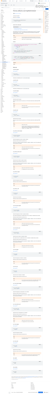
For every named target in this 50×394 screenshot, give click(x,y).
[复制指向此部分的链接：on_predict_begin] (20, 171)
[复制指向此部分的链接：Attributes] (16, 62)
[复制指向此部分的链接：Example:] (16, 41)
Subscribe (40, 392)
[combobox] (34, 1)
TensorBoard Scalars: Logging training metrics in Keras (21, 29)
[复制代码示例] (40, 19)
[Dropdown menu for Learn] (14, 1)
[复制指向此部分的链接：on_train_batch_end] (21, 304)
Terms (12, 392)
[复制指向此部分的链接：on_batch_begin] (19, 69)
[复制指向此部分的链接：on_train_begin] (19, 324)
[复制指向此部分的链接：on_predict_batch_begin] (23, 130)
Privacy (15, 392)
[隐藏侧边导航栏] (9, 392)
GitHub (12, 385)
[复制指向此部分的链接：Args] (15, 35)
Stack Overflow (32, 386)
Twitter (12, 386)
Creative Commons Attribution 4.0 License (32, 376)
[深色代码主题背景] (39, 19)
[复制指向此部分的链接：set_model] (17, 358)
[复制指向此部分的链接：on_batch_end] (19, 80)
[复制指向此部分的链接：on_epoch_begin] (19, 90)
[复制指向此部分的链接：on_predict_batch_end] (22, 151)
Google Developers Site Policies (28, 377)
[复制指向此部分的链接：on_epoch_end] (19, 110)
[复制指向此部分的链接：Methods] (17, 67)
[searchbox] (5, 7)
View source (14, 71)
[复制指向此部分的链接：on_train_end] (19, 341)
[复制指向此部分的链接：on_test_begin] (19, 249)
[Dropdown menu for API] (18, 1)
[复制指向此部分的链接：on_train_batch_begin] (22, 283)
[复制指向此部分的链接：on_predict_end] (19, 188)
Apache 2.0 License (18, 377)
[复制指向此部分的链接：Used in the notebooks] (22, 24)
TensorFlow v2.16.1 (4, 3)
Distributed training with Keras (18, 28)
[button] (5, 13)
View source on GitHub (18, 13)
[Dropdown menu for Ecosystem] (23, 1)
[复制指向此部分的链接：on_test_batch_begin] (21, 205)
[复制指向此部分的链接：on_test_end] (18, 266)
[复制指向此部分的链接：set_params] (18, 367)
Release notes (32, 385)
